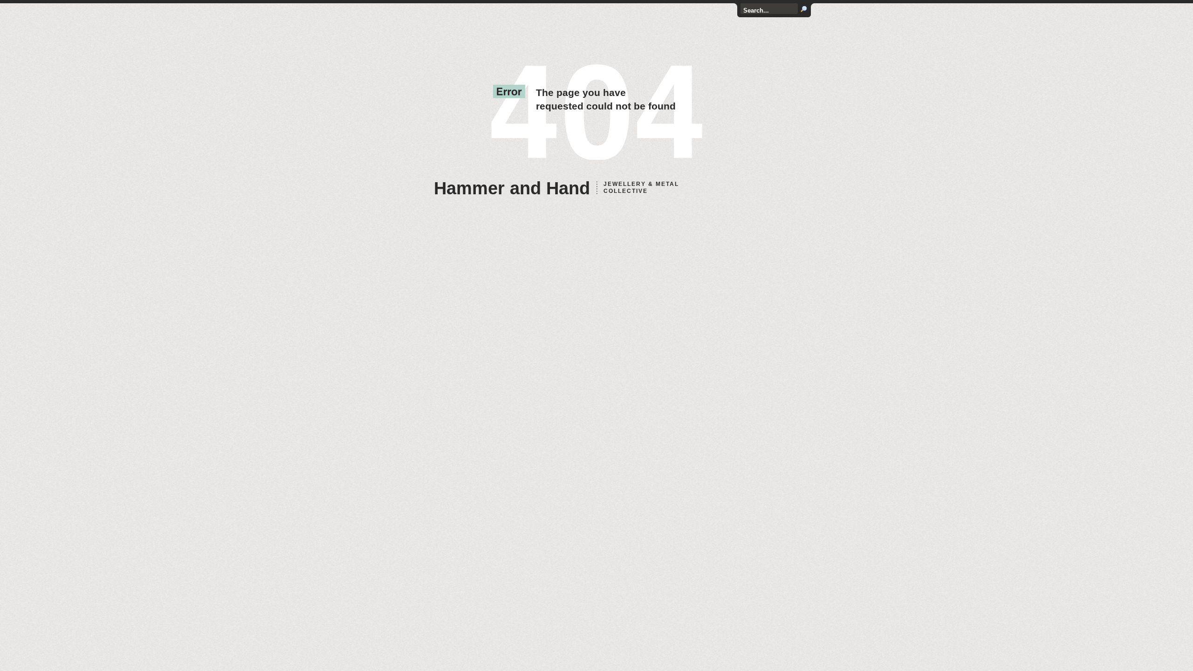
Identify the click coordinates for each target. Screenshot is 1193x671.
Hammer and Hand (512, 188)
